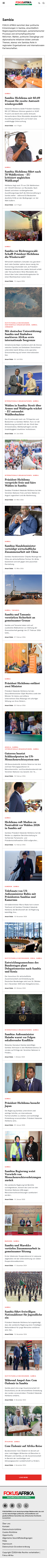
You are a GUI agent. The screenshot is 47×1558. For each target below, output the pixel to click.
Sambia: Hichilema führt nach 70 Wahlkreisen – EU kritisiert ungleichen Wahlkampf (23, 176)
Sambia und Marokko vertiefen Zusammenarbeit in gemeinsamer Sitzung (22, 1248)
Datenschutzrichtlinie (11, 1529)
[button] (3, 3)
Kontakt (5, 1526)
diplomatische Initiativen (13, 39)
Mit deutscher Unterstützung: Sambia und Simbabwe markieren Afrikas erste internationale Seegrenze (23, 336)
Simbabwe (9, 327)
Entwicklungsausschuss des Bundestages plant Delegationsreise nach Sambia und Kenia (23, 967)
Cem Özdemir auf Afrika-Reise (23, 1446)
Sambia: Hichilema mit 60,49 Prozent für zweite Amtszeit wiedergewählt (22, 101)
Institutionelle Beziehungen (17, 323)
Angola (8, 747)
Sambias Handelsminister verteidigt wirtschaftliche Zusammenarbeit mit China (21, 549)
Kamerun (8, 886)
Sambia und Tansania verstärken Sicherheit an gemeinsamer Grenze (20, 617)
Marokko (8, 1241)
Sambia (7, 93)
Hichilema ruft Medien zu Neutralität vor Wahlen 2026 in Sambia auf (22, 825)
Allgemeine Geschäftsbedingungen (17, 1538)
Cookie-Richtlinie (9, 1532)
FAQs (4, 1541)
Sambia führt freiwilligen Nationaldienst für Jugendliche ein (23, 1314)
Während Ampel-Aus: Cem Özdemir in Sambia (21, 1382)
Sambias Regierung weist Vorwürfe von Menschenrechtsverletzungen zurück (23, 1176)
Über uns (6, 1523)
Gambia (15, 747)
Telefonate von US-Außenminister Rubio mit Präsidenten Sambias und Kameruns (20, 895)
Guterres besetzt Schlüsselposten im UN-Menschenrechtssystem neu (22, 756)
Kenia (32, 958)
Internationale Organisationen (18, 401)
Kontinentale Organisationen (17, 325)
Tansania (15, 610)
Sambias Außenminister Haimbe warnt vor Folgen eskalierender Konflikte (20, 1037)
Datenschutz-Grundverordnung (16, 1546)
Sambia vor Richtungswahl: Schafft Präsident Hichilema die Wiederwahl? (22, 254)
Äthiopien (9, 1441)
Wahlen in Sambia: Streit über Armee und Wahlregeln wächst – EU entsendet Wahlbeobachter (23, 410)
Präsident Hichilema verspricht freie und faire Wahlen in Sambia (20, 482)
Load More (23, 1477)
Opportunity (7, 1535)
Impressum (7, 1543)
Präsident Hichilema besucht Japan (22, 1104)
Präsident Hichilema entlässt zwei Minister (22, 685)
